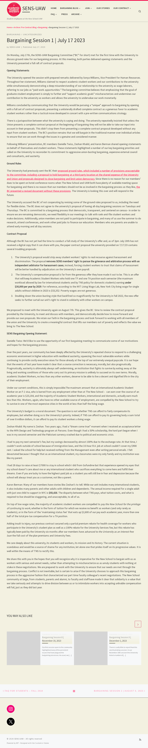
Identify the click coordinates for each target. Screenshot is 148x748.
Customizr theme (42, 743)
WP (17, 743)
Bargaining (42, 27)
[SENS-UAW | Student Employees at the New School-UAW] (14, 9)
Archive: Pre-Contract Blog (25, 27)
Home (9, 27)
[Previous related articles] (131, 624)
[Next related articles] (138, 624)
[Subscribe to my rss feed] (140, 739)
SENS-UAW (15, 47)
